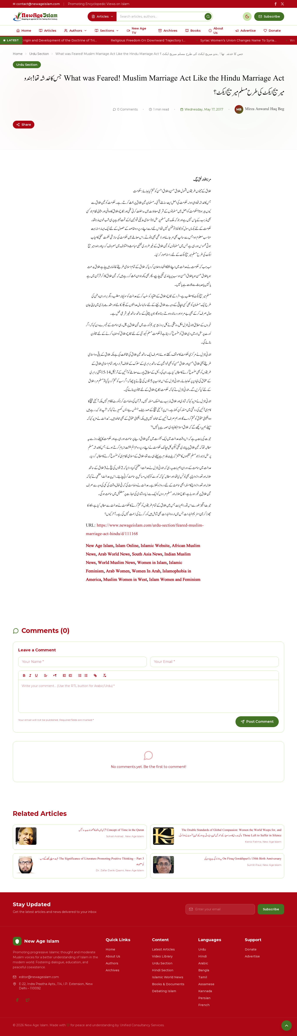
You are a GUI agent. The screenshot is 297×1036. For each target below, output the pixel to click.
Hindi (202, 956)
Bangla (203, 970)
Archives (112, 970)
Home (18, 54)
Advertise (252, 956)
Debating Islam (164, 991)
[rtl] (55, 675)
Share (26, 125)
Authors (112, 963)
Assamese (206, 984)
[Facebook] (17, 1000)
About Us (113, 956)
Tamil (202, 977)
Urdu (202, 949)
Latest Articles (163, 949)
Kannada (205, 991)
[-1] (64, 675)
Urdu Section (39, 54)
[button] (46, 675)
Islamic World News (167, 977)
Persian (204, 998)
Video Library (162, 956)
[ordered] (80, 675)
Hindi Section (162, 970)
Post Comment (260, 722)
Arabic (203, 963)
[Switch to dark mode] (247, 16)
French (204, 1005)
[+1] (70, 675)
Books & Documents (168, 984)
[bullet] (86, 675)
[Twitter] (27, 1000)
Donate (251, 949)
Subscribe (271, 909)
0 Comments (127, 109)
